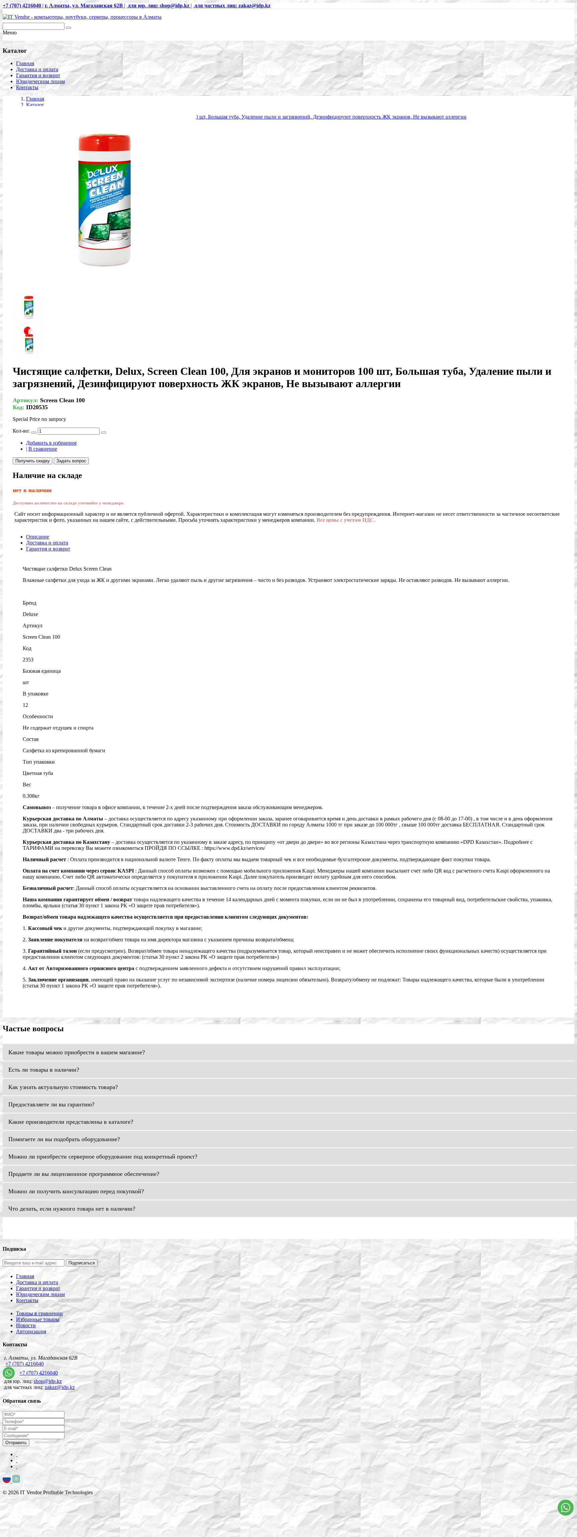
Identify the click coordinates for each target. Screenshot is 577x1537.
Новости (26, 1325)
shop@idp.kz (48, 1381)
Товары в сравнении (39, 1313)
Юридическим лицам (40, 81)
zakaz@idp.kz (60, 1387)
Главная (25, 63)
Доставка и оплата (37, 69)
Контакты (27, 87)
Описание (37, 537)
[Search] (68, 28)
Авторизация (31, 1331)
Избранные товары (37, 1319)
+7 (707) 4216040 (24, 1364)
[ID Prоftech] (82, 17)
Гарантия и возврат (38, 75)
